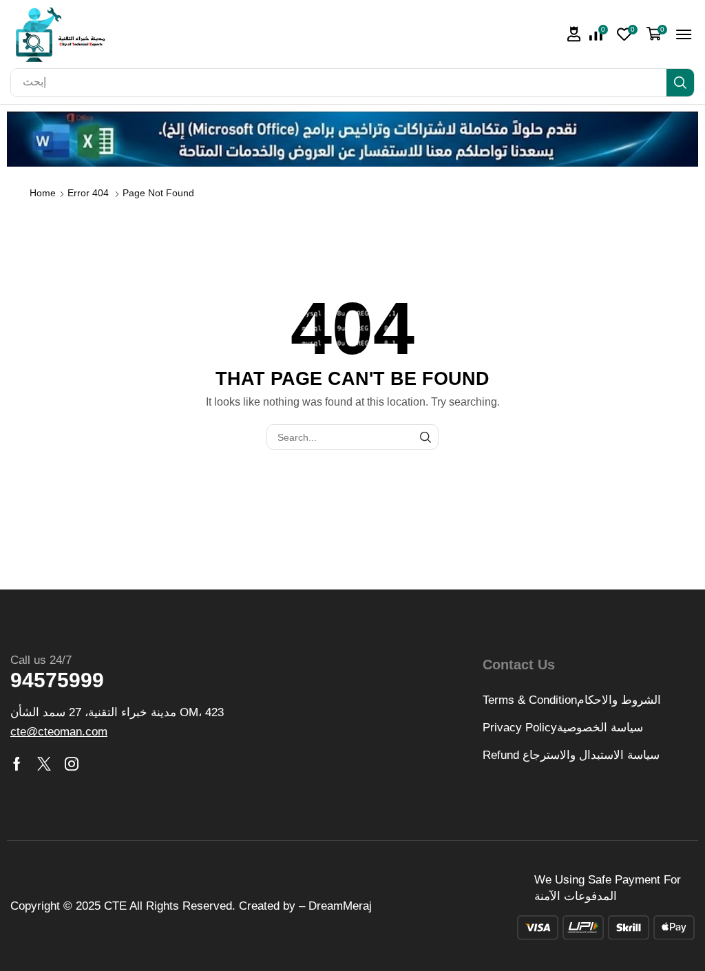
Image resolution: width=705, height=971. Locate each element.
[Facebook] (16, 764)
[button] (574, 34)
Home (43, 192)
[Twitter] (44, 764)
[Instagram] (71, 764)
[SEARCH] (426, 437)
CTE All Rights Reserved (168, 905)
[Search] (680, 82)
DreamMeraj (340, 905)
